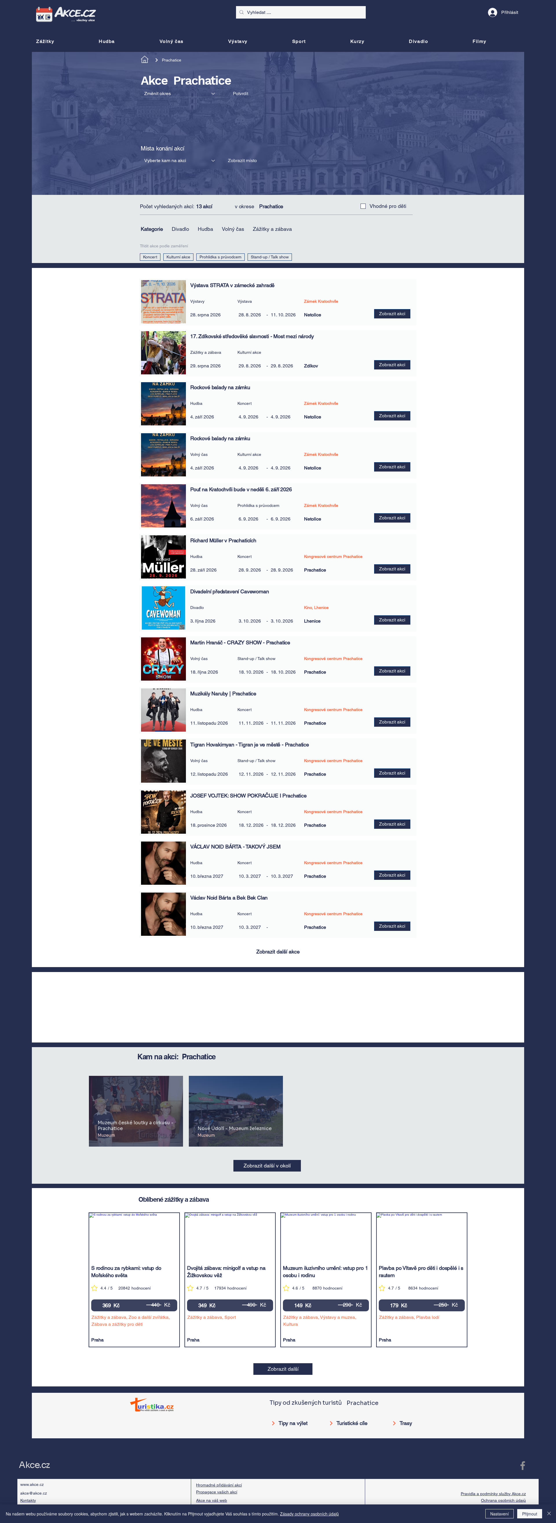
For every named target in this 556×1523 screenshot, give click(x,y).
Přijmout (529, 1514)
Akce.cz (34, 1465)
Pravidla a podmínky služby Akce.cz (493, 1493)
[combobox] (181, 93)
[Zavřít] (549, 1513)
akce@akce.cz (33, 1493)
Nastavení (499, 1514)
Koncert (150, 257)
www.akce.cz (32, 1484)
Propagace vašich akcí (216, 1492)
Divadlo (180, 229)
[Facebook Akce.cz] (522, 1465)
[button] (358, 352)
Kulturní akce (178, 257)
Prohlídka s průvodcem (221, 257)
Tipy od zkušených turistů (306, 1402)
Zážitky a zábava (272, 229)
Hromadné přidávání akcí (219, 1485)
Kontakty (28, 1500)
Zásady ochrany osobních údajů (309, 1514)
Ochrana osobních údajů (503, 1500)
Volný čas (233, 229)
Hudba (205, 229)
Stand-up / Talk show (270, 257)
